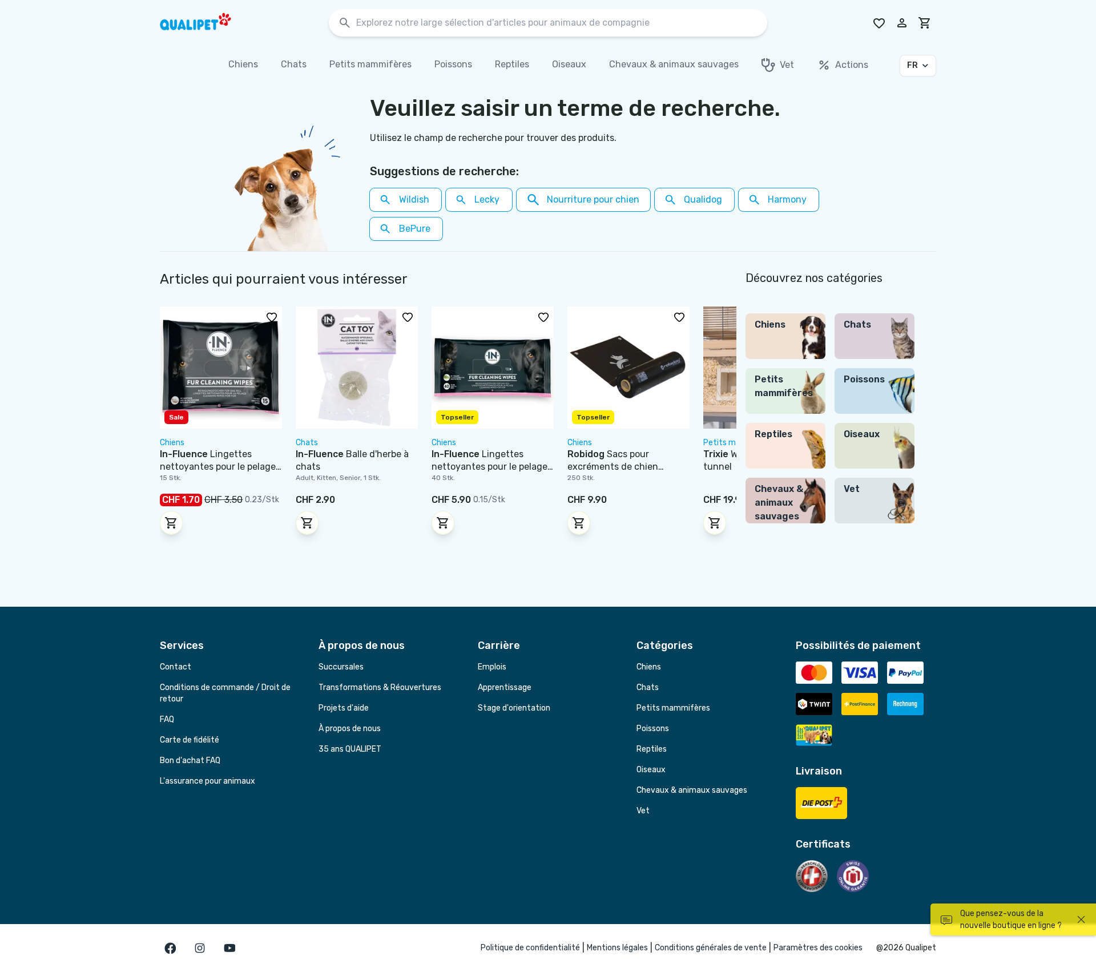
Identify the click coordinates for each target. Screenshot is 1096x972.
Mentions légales (617, 948)
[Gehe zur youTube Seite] (229, 948)
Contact (175, 667)
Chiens (648, 667)
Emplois (492, 667)
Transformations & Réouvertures (380, 687)
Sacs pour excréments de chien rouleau (612, 467)
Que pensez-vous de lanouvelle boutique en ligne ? (1011, 919)
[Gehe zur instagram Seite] (200, 948)
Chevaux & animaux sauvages (691, 790)
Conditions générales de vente (711, 948)
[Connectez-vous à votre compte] (901, 22)
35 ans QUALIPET (350, 749)
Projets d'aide (344, 708)
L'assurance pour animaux (207, 781)
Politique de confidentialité (530, 948)
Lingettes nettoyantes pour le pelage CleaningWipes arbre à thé (489, 467)
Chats (647, 687)
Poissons (652, 728)
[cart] (924, 22)
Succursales (341, 667)
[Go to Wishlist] (879, 22)
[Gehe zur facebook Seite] (170, 948)
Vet (643, 811)
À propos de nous (350, 728)
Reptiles (651, 749)
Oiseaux (651, 770)
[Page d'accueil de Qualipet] (205, 22)
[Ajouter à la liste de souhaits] (271, 316)
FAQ (167, 719)
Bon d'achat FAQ (190, 760)
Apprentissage (504, 687)
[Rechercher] (345, 23)
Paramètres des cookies (818, 948)
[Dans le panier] (171, 522)
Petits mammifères (673, 708)
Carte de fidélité (189, 740)
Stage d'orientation (514, 708)
